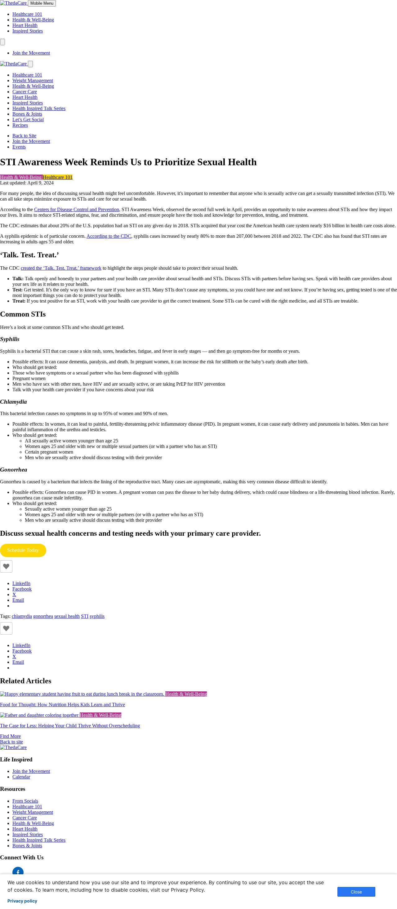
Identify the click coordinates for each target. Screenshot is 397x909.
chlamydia (22, 616)
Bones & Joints (27, 114)
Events (19, 146)
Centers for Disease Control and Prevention (76, 209)
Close (356, 891)
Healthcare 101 (27, 14)
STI (84, 616)
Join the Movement (31, 52)
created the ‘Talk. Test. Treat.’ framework (61, 268)
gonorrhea (43, 616)
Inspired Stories (27, 30)
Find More (10, 736)
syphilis (97, 616)
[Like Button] (6, 566)
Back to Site (24, 135)
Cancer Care (24, 91)
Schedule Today (26, 552)
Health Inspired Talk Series (38, 108)
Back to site (11, 741)
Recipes (20, 125)
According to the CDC (109, 236)
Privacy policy (22, 900)
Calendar (21, 776)
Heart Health (25, 25)
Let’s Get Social (28, 119)
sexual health (67, 616)
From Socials (25, 801)
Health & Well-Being (33, 19)
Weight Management (32, 80)
